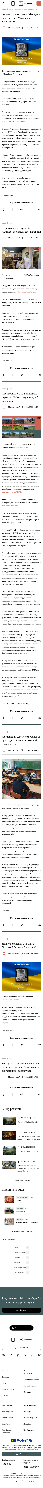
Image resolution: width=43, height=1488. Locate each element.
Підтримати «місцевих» (27, 1372)
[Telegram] (21, 209)
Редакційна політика (31, 1380)
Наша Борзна (28, 1424)
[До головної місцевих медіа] (13, 3)
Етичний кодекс (29, 1386)
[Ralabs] (11, 1464)
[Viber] (39, 1355)
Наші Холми (6, 1424)
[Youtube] (3, 1355)
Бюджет (4, 1396)
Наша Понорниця (30, 1418)
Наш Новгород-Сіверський (7, 1431)
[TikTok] (10, 1355)
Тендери (5, 1383)
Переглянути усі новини (21, 1180)
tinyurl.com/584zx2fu (27, 292)
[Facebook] (3, 209)
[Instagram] (25, 1355)
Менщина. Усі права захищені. (23, 1474)
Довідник (27, 1392)
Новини (10, 9)
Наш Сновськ (7, 1405)
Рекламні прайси (8, 1389)
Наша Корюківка (8, 1411)
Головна (4, 9)
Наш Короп (27, 1411)
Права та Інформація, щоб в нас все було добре (21, 1481)
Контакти (5, 1377)
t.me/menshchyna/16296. (12, 492)
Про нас (5, 1371)
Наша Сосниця (7, 1418)
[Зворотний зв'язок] (38, 3)
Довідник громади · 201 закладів (21, 1231)
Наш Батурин (28, 1430)
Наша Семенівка (29, 1405)
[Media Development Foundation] (32, 1466)
